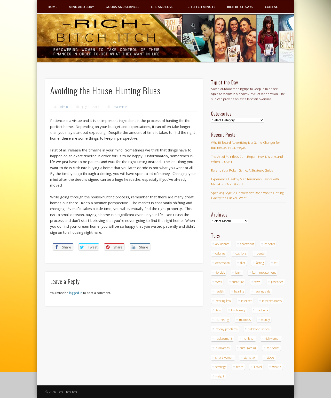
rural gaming (248, 348)
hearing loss (223, 301)
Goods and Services (122, 7)
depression (222, 263)
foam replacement (264, 272)
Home (52, 7)
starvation (250, 357)
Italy (218, 310)
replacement (223, 339)
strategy (220, 367)
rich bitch (248, 339)
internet (246, 301)
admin (64, 107)
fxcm (257, 282)
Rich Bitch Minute (200, 7)
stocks (270, 357)
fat (275, 263)
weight (219, 376)
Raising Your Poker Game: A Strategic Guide (242, 170)
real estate (120, 107)
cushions (241, 253)
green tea (277, 282)
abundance (222, 244)
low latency (238, 310)
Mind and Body (81, 7)
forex (218, 282)
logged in (75, 293)
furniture (238, 282)
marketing (222, 320)
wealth (276, 367)
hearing (239, 291)
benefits (269, 244)
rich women (272, 339)
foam (238, 272)
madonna (262, 310)
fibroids (220, 272)
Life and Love (162, 7)
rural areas (222, 348)
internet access (272, 301)
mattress (245, 320)
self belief (273, 348)
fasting (260, 263)
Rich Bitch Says (240, 7)
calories (220, 253)
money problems (226, 329)
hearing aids (262, 291)
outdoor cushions (258, 329)
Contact (272, 7)
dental (261, 253)
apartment (247, 244)
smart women (224, 357)
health (219, 291)
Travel (258, 367)
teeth (239, 367)
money (265, 320)
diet (242, 263)
